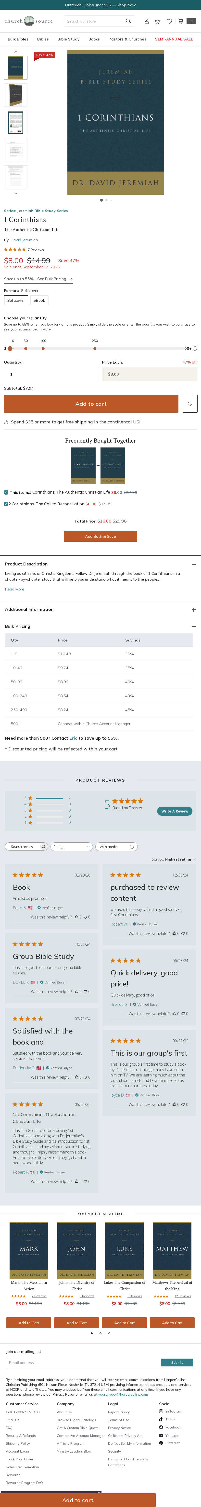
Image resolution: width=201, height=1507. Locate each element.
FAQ (9, 1428)
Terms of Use (118, 1420)
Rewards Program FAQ (24, 1483)
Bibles (43, 39)
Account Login (17, 1451)
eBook (39, 300)
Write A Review (175, 811)
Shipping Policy (18, 1443)
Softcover (16, 300)
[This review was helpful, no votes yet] (76, 917)
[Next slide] (15, 193)
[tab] (92, 1333)
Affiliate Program (70, 1443)
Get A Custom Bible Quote (78, 1428)
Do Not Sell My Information (129, 1443)
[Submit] (128, 21)
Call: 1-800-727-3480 (22, 1412)
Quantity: (13, 362)
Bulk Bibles (18, 39)
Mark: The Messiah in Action (29, 1286)
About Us (64, 1412)
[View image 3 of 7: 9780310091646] (15, 122)
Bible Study (69, 39)
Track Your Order (19, 1459)
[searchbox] (22, 847)
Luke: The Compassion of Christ (124, 1286)
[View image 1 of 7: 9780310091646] (15, 67)
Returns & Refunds (21, 1435)
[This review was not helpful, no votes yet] (85, 917)
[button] (101, 200)
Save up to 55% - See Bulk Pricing (35, 278)
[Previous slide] (15, 51)
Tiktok (170, 1419)
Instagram (173, 1411)
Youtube (172, 1435)
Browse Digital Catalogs (76, 1420)
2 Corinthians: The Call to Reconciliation (46, 503)
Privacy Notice (119, 1428)
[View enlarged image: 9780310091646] (115, 122)
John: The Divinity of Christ (76, 1286)
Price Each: (112, 362)
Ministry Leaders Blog (74, 1451)
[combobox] (99, 21)
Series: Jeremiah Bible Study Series (36, 211)
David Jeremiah (24, 239)
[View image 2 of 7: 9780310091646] (15, 95)
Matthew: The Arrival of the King (172, 1286)
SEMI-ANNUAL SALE (174, 39)
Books (94, 39)
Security (114, 1451)
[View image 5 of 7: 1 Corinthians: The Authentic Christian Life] (15, 177)
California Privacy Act (125, 1435)
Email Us (12, 1420)
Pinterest (172, 1443)
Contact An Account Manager (81, 1435)
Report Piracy (119, 1412)
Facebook (173, 1427)
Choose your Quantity (25, 317)
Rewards (13, 1475)
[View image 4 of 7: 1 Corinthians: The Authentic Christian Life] (15, 149)
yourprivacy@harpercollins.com (123, 1394)
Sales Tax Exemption (22, 1467)
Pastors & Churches (127, 39)
